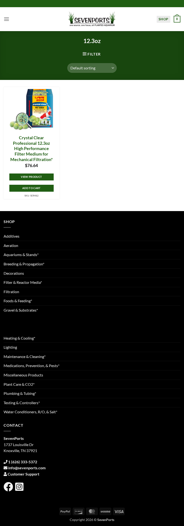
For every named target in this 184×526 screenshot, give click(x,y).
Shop (163, 19)
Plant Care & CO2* (19, 384)
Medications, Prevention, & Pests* (31, 365)
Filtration (11, 291)
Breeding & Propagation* (24, 264)
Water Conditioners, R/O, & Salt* (30, 411)
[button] (6, 19)
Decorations (14, 273)
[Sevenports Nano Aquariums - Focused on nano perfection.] (92, 19)
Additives (11, 236)
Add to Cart (31, 188)
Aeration (11, 245)
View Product (31, 176)
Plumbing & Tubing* (20, 393)
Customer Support (23, 474)
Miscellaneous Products (23, 375)
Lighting (10, 347)
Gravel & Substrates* (21, 310)
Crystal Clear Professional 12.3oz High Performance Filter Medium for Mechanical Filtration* (31, 148)
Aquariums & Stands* (21, 254)
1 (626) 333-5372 (22, 461)
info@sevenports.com (27, 467)
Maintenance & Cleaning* (25, 356)
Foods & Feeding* (18, 300)
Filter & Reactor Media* (23, 282)
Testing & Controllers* (22, 402)
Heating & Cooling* (19, 338)
